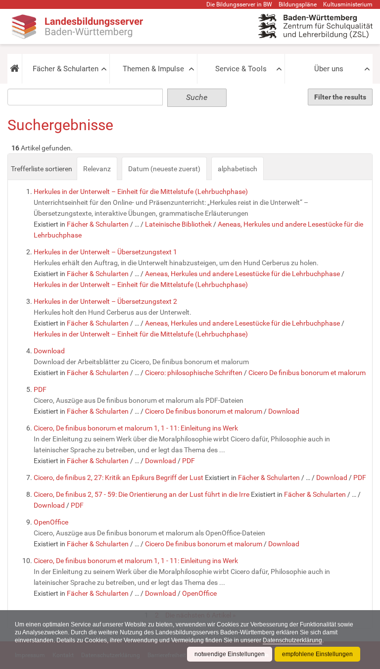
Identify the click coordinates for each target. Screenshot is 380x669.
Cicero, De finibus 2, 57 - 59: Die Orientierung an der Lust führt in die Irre (141, 494)
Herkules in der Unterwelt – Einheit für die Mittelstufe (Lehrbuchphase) (141, 191)
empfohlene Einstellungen (317, 654)
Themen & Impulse (153, 68)
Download (49, 351)
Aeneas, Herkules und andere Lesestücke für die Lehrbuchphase (242, 274)
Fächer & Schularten (65, 68)
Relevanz (97, 169)
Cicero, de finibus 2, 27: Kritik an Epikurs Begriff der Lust (118, 477)
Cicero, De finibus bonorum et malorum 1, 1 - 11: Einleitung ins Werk (136, 428)
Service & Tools (241, 68)
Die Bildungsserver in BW (239, 4)
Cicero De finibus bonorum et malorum (307, 373)
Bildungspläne (298, 4)
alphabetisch (237, 169)
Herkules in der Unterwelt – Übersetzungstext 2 (105, 301)
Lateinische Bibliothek (178, 224)
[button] (14, 68)
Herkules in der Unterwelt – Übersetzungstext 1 (105, 252)
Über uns (328, 68)
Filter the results (340, 97)
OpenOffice (51, 522)
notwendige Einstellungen (229, 654)
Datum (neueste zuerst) (164, 169)
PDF (40, 389)
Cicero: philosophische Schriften (193, 373)
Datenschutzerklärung (292, 640)
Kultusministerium (348, 4)
